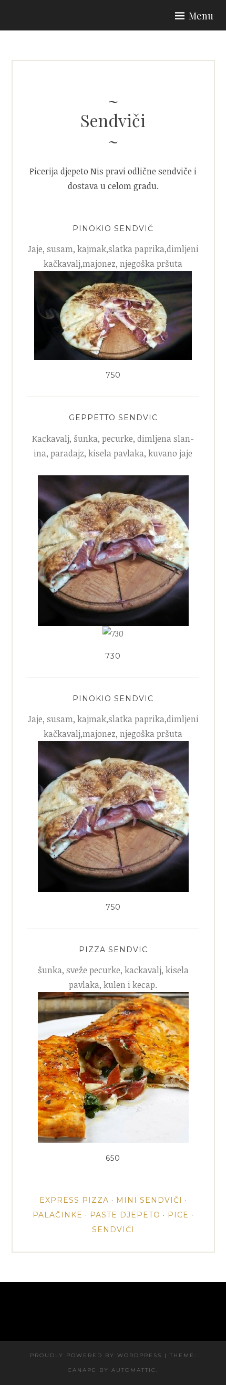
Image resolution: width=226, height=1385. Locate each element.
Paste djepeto (125, 1215)
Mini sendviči (149, 1200)
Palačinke (58, 1215)
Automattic (133, 1370)
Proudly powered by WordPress (96, 1355)
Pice (178, 1215)
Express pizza (74, 1200)
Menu (201, 15)
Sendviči (113, 1229)
